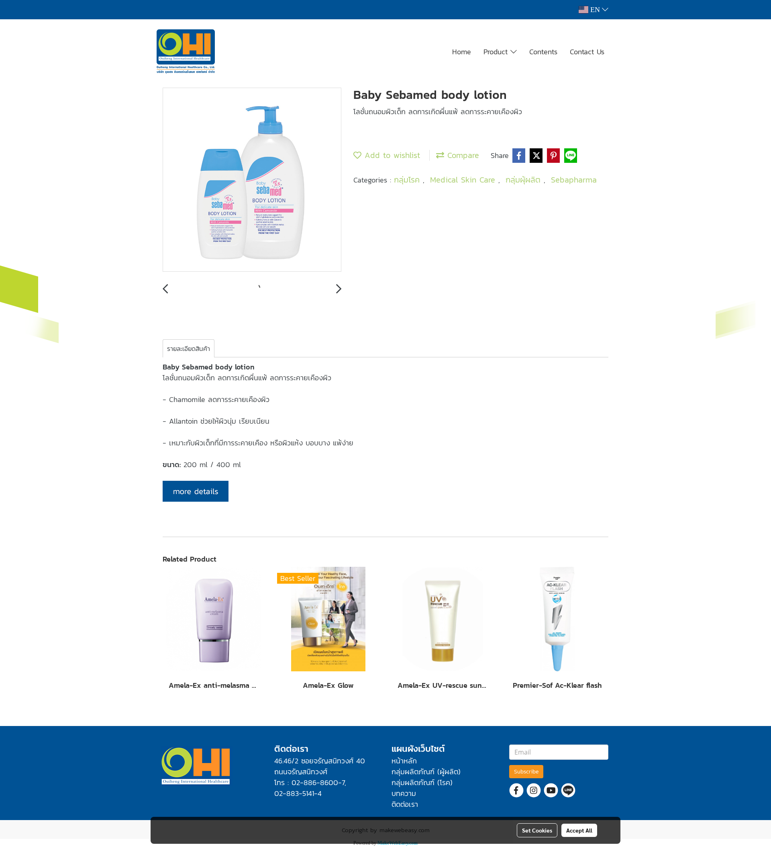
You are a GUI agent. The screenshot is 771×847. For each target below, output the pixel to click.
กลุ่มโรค (408, 180)
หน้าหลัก (404, 760)
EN (595, 10)
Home (461, 51)
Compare (461, 155)
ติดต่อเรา (405, 804)
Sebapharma (574, 180)
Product (496, 51)
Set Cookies (537, 830)
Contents (543, 51)
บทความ (404, 793)
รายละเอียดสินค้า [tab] (188, 348)
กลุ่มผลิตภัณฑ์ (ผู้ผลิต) (426, 771)
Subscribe (526, 771)
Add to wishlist (390, 155)
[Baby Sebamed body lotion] (252, 180)
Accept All (579, 830)
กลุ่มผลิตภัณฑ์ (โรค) (422, 782)
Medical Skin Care (464, 180)
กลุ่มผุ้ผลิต (525, 180)
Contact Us (587, 51)
